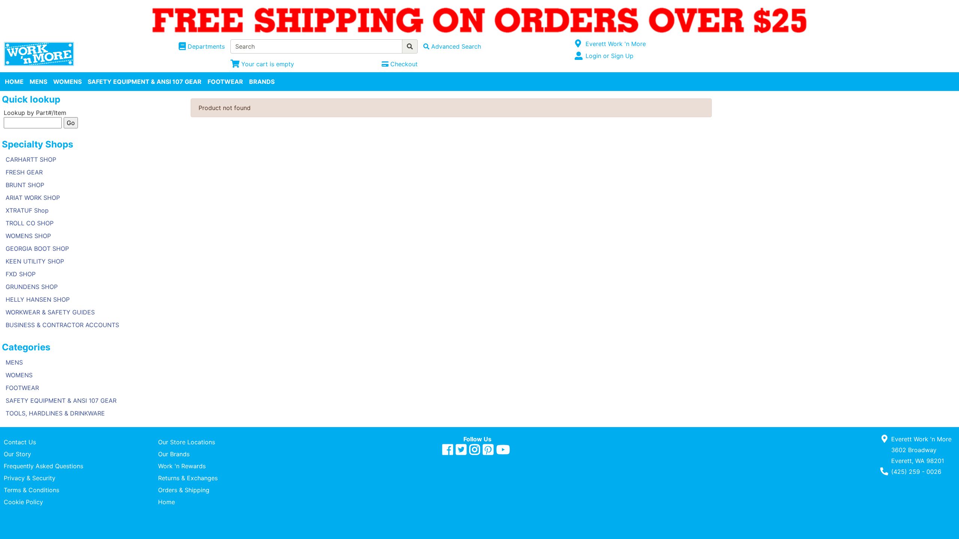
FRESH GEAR (24, 172)
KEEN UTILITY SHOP (35, 261)
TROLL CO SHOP (30, 223)
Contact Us (20, 442)
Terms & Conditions (31, 490)
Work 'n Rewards (182, 466)
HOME (14, 81)
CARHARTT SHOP (31, 159)
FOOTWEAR (225, 81)
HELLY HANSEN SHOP (38, 299)
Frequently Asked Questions (43, 466)
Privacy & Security (29, 478)
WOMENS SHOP (28, 236)
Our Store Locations (186, 442)
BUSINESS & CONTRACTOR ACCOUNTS (62, 325)
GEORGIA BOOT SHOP (37, 248)
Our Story (17, 454)
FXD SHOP (21, 274)
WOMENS (67, 81)
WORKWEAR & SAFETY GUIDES (50, 312)
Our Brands (174, 454)
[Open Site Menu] (578, 44)
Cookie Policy (23, 502)
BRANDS (262, 81)
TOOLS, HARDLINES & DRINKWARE (55, 413)
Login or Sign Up (609, 56)
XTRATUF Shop (27, 210)
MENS (38, 81)
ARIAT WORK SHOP (33, 197)
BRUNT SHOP (25, 185)
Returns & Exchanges (188, 478)
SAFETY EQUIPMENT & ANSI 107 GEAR (145, 81)
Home (166, 502)
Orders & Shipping (183, 490)
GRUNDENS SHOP (32, 286)
